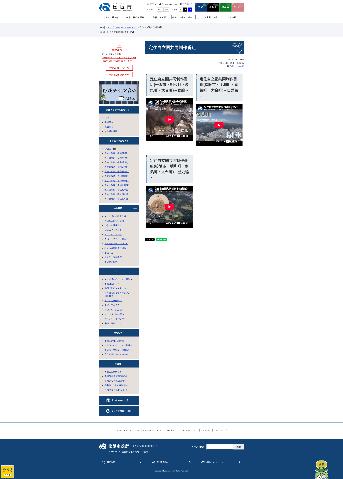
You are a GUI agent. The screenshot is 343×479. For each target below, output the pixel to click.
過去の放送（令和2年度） (117, 181)
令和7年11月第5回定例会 (116, 385)
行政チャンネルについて (118, 110)
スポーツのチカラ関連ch (116, 239)
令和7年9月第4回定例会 (116, 390)
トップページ (113, 27)
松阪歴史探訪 (111, 262)
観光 (200, 7)
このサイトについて (188, 430)
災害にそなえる (112, 305)
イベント (238, 7)
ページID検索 (197, 447)
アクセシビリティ (124, 430)
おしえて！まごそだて (115, 319)
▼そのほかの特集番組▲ (116, 216)
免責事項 (170, 430)
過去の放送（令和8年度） (117, 153)
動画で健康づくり (113, 323)
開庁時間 (111, 462)
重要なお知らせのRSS (119, 74)
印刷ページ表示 (237, 66)
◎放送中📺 (110, 149)
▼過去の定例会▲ (113, 372)
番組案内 (109, 122)
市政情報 (231, 17)
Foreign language (169, 4)
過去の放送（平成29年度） (118, 194)
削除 (132, 32)
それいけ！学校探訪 (114, 314)
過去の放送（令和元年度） (117, 185)
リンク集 (206, 430)
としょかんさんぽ (113, 234)
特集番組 (118, 208)
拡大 (160, 9)
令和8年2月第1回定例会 (116, 381)
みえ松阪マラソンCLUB (116, 243)
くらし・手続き (111, 17)
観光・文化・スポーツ (183, 17)
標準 (166, 9)
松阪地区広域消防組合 (115, 248)
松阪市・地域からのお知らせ (118, 350)
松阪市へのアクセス (214, 462)
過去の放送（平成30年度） (118, 190)
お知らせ (118, 333)
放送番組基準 (111, 131)
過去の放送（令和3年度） (117, 176)
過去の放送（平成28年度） (118, 199)
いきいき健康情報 (113, 225)
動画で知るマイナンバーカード (120, 288)
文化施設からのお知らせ (116, 354)
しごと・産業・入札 (208, 17)
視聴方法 (109, 127)
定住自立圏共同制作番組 (119, 32)
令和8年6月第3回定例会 (116, 376)
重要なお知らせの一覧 (119, 68)
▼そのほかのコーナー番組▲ (118, 279)
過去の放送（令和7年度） (117, 158)
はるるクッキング (113, 230)
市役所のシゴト (112, 284)
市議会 (118, 364)
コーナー (118, 271)
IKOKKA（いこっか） (115, 310)
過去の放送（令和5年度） (117, 167)
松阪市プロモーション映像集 (118, 345)
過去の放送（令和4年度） (117, 171)
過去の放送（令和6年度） (117, 162)
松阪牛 (213, 7)
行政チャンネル (129, 27)
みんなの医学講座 (113, 257)
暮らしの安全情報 (113, 300)
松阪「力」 (110, 253)
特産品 (225, 7)
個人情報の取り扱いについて (149, 430)
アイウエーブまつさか (118, 141)
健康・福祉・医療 (135, 17)
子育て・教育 (159, 17)
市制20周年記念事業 (114, 341)
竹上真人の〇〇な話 (114, 221)
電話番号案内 (162, 462)
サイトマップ (221, 430)
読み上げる (187, 4)
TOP (107, 118)
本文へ (153, 4)
